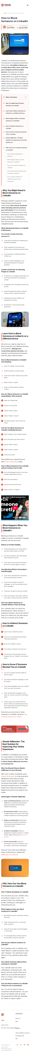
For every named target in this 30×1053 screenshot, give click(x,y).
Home (5, 13)
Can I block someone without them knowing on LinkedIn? (16, 172)
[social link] (17, 1045)
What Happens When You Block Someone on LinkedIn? (15, 120)
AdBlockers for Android (9, 854)
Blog (17, 1021)
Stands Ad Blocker (7, 776)
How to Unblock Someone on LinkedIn (14, 127)
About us (18, 1018)
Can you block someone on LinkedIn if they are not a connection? (14, 179)
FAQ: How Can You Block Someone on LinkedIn (16, 149)
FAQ (17, 1038)
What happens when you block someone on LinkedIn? (15, 161)
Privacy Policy (4, 1025)
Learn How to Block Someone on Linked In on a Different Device (16, 112)
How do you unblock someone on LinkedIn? (16, 166)
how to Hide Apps (11, 461)
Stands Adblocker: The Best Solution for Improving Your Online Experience (16, 140)
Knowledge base (20, 1035)
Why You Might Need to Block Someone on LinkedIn (15, 104)
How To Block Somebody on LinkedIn (15, 155)
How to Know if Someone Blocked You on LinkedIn (16, 133)
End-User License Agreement (8, 1028)
